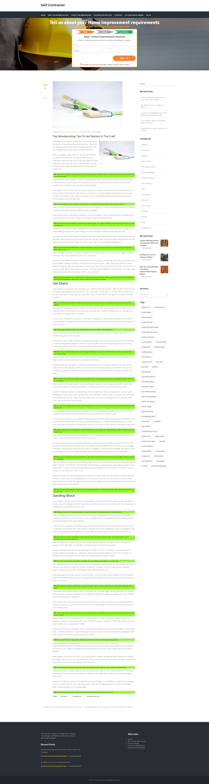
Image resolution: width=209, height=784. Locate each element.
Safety (143, 222)
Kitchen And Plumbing (134, 15)
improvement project (149, 392)
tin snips (144, 466)
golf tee (155, 367)
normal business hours (149, 431)
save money (160, 451)
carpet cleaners (147, 317)
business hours (159, 307)
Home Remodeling (147, 172)
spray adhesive (147, 461)
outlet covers (146, 436)
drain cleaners (147, 357)
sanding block (77, 696)
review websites (147, 446)
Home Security (146, 183)
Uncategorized (146, 228)
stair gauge (160, 461)
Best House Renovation (58, 15)
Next (124, 58)
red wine (162, 441)
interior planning (147, 411)
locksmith (144, 200)
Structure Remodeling (81, 15)
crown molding (161, 342)
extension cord (147, 362)
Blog (148, 15)
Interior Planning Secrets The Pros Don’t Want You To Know (153, 98)
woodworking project (159, 466)
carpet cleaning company (150, 327)
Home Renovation (147, 178)
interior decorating (148, 401)
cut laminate (146, 347)
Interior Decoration (103, 15)
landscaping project (148, 416)
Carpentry (144, 145)
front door (159, 362)
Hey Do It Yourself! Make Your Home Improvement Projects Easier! (154, 114)
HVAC (143, 189)
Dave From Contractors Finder (68, 132)
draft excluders (159, 347)
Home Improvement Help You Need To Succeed (62, 707)
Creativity (144, 156)
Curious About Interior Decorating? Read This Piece (153, 122)
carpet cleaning (147, 322)
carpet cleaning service (149, 332)
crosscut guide (147, 342)
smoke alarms (158, 456)
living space (146, 421)
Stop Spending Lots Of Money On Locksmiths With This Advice (108, 707)
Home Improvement (148, 167)
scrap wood (146, 456)
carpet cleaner (147, 312)
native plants (146, 426)
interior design (147, 406)
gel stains (64, 696)
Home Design (96, 132)
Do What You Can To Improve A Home (152, 106)
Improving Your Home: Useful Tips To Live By (154, 129)
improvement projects (149, 397)
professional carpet (148, 441)
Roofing (118, 15)
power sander (159, 436)
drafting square (147, 352)
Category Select (77, 48)
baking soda (146, 307)
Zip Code (76, 44)
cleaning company (148, 337)
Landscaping (145, 194)
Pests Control (146, 206)
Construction (145, 150)
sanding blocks (147, 451)
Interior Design (133, 743)
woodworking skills (93, 696)
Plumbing (144, 211)
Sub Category (109, 48)
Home (43, 15)
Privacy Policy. (125, 65)
